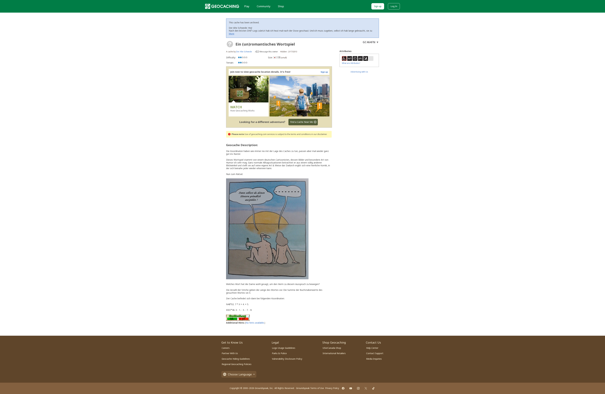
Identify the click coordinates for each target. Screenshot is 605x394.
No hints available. (255, 322)
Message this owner (268, 51)
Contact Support (374, 353)
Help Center (372, 347)
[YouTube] (351, 388)
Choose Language (240, 374)
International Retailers (334, 353)
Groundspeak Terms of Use (310, 388)
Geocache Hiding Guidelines (236, 358)
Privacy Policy (332, 388)
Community (263, 6)
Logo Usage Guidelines (283, 347)
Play (246, 6)
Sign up (377, 6)
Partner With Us (230, 353)
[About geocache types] (230, 44)
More (231, 33)
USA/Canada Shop (332, 347)
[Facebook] (343, 388)
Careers (226, 347)
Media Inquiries (374, 358)
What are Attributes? (351, 63)
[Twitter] (366, 388)
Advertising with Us (359, 71)
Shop (281, 6)
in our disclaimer (319, 134)
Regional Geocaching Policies (236, 364)
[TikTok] (373, 388)
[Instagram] (358, 388)
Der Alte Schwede (244, 51)
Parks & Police (279, 353)
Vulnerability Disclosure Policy (287, 358)
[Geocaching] (222, 6)
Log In (394, 6)
